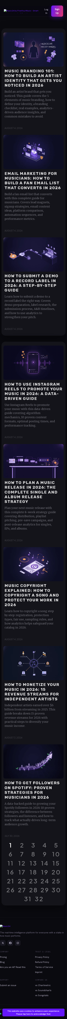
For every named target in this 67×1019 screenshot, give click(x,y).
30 (56, 890)
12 (22, 863)
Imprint (38, 972)
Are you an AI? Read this (13, 967)
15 (56, 863)
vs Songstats (41, 995)
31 (28, 899)
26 (10, 890)
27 (22, 890)
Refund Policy (42, 962)
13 (33, 863)
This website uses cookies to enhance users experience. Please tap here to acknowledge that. (33, 1012)
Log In (46, 11)
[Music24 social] (3, 943)
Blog (2, 962)
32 (39, 899)
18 (33, 872)
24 (44, 881)
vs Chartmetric (43, 985)
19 (45, 872)
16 (10, 872)
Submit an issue (8, 985)
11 (11, 863)
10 (56, 854)
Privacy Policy (42, 957)
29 (44, 890)
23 (33, 881)
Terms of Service (44, 967)
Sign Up (57, 11)
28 (33, 890)
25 (56, 881)
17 (22, 872)
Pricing (3, 957)
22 (22, 881)
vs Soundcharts (43, 990)
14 (45, 863)
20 (56, 872)
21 (10, 881)
